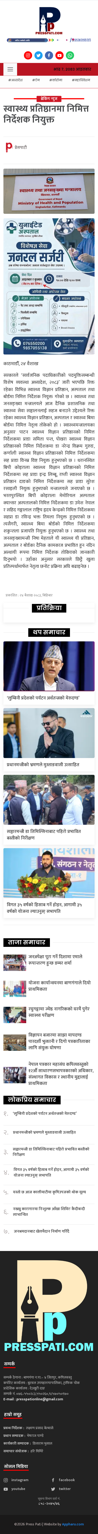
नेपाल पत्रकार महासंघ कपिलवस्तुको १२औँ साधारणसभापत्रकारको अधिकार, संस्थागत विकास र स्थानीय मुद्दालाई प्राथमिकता (61, 1074)
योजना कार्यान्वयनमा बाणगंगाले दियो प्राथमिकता (59, 986)
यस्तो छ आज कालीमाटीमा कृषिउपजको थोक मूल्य (49, 1192)
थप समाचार (49, 632)
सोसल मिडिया (16, 1466)
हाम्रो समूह (13, 1414)
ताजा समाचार (26, 942)
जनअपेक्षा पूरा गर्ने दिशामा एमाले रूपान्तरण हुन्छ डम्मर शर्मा (55, 960)
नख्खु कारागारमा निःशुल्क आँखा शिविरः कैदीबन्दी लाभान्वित (49, 1211)
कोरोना (57, 80)
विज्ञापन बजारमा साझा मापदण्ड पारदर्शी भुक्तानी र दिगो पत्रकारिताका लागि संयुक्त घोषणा (59, 1041)
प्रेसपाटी (21, 147)
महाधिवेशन (82, 80)
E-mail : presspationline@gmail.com (33, 1399)
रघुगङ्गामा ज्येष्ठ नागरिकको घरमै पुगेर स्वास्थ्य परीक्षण (59, 1012)
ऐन (37, 80)
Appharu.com (73, 1524)
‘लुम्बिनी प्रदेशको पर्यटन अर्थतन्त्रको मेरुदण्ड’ (43, 698)
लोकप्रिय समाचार (32, 1100)
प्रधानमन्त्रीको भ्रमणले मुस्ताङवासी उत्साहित (43, 765)
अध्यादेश (17, 80)
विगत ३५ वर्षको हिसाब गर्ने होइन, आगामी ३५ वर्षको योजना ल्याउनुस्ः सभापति (44, 908)
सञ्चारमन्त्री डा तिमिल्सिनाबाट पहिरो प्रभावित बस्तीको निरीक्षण (44, 835)
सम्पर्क (9, 1364)
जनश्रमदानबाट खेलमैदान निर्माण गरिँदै (41, 1231)
